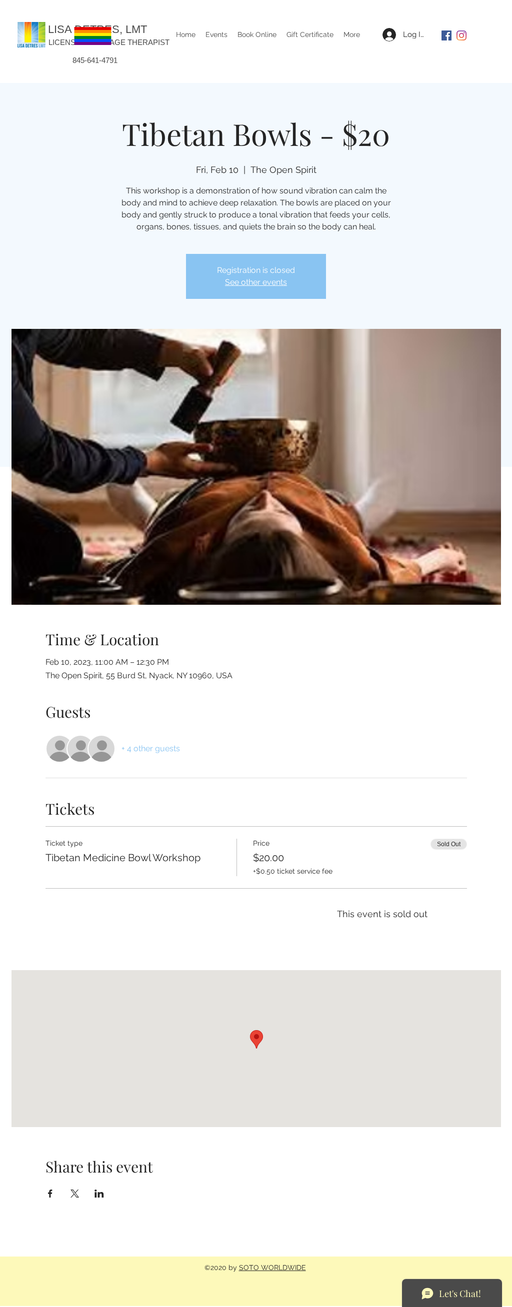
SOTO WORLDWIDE (272, 1268)
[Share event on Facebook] (50, 1194)
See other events (256, 282)
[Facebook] (447, 35)
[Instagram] (461, 35)
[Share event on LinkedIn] (99, 1194)
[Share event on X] (75, 1194)
